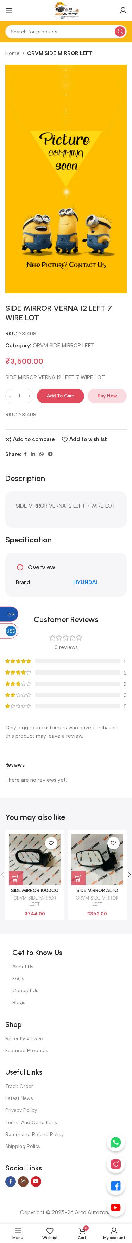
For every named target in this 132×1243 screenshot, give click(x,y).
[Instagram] (116, 1164)
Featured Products (26, 1051)
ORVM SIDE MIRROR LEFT (60, 53)
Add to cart (60, 396)
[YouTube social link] (36, 1181)
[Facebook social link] (25, 454)
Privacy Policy (21, 1110)
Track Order (19, 1086)
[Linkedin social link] (33, 454)
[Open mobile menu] (9, 11)
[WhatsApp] (116, 1142)
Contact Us (25, 991)
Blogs (18, 1002)
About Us (22, 967)
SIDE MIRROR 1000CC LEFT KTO (34, 893)
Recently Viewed (24, 1039)
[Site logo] (66, 10)
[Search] (120, 31)
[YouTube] (116, 1207)
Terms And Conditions (31, 1122)
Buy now (107, 396)
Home (12, 53)
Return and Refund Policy (34, 1134)
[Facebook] (116, 1186)
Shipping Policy (22, 1146)
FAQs (18, 979)
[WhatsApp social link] (41, 454)
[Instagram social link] (23, 1181)
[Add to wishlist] (51, 843)
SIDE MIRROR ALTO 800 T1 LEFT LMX (97, 893)
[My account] (123, 11)
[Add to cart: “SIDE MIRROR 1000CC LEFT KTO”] (16, 878)
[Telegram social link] (50, 454)
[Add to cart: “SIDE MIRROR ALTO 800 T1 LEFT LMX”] (78, 878)
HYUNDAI (85, 582)
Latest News (19, 1098)
